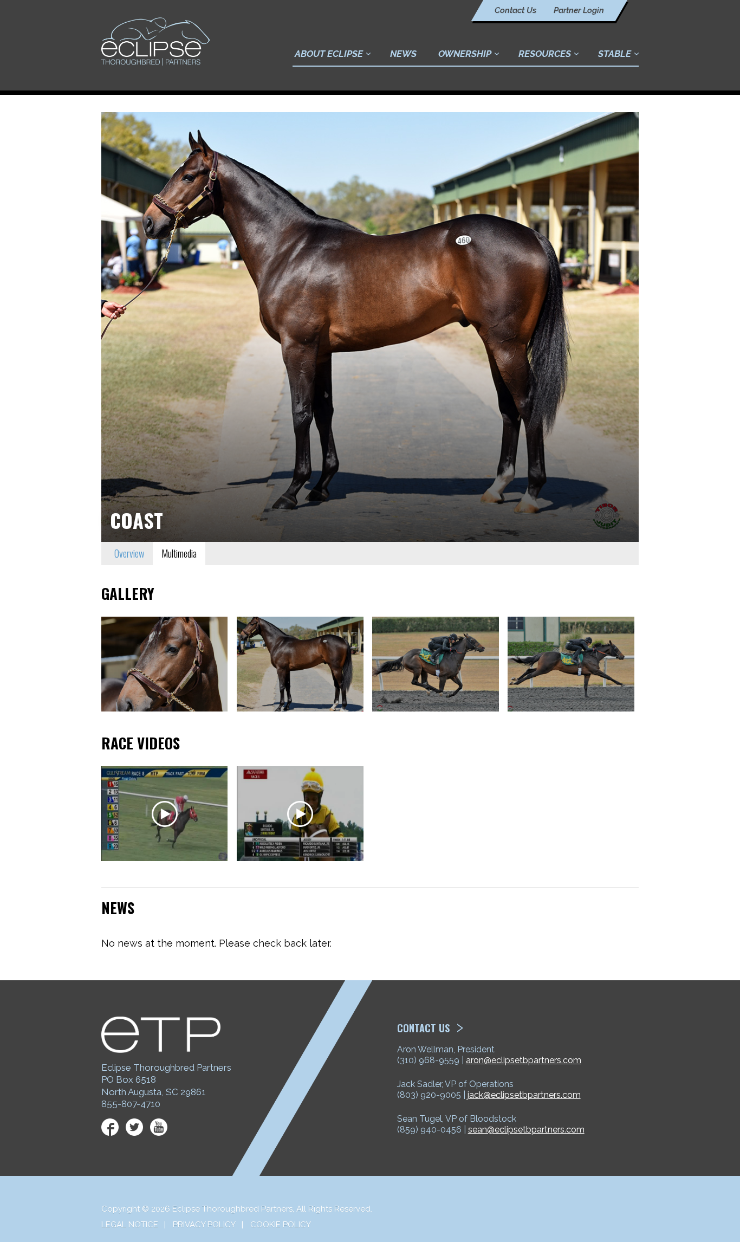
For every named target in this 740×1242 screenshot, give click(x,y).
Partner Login (579, 10)
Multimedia (179, 553)
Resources (544, 53)
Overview (129, 553)
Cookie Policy (280, 1225)
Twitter (134, 1127)
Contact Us (515, 10)
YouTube (158, 1127)
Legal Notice (129, 1225)
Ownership (464, 53)
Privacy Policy (204, 1225)
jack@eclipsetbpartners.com (524, 1095)
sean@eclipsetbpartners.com (526, 1129)
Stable (614, 53)
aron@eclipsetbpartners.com (523, 1060)
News (403, 53)
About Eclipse (329, 53)
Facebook (110, 1127)
